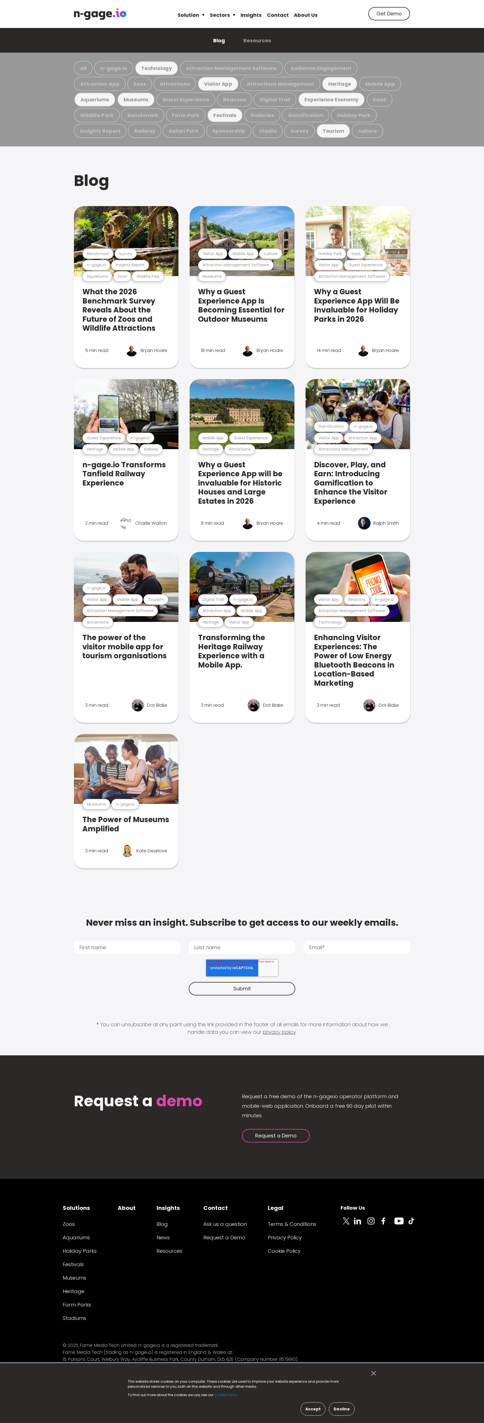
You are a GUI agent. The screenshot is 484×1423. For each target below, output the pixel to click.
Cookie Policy (284, 1250)
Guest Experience (185, 99)
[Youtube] (401, 1224)
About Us (306, 14)
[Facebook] (387, 1224)
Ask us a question (225, 1224)
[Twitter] (347, 1224)
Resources (257, 40)
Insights (251, 14)
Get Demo (389, 13)
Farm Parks (77, 1304)
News (163, 1237)
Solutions (76, 1208)
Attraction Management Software (231, 68)
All (83, 68)
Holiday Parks (80, 1250)
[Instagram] (374, 1224)
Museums (136, 99)
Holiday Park (354, 115)
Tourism (333, 130)
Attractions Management (280, 83)
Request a (138, 1102)
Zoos (139, 83)
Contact (278, 14)
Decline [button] (342, 1409)
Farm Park (185, 115)
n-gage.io (113, 68)
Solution (188, 14)
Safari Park (184, 130)
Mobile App (380, 83)
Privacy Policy (285, 1237)
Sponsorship (228, 130)
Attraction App (100, 83)
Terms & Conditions (292, 1224)
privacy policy (279, 1031)
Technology (156, 68)
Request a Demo (276, 1135)
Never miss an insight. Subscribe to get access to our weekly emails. (242, 922)
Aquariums (94, 99)
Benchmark (142, 115)
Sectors (220, 14)
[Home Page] (100, 14)
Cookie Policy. (226, 1394)
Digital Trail (275, 99)
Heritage (339, 83)
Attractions (175, 83)
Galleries (262, 115)
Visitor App (218, 83)
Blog (219, 40)
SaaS (379, 99)
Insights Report (100, 130)
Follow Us (353, 1207)
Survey (299, 130)
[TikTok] (414, 1224)
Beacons (234, 99)
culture (367, 130)
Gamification (305, 115)
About (127, 1208)
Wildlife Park (97, 115)
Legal (275, 1208)
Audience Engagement (321, 68)
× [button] (372, 1373)
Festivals (224, 115)
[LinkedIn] (360, 1224)
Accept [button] (313, 1409)
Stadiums (74, 1318)
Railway (144, 130)
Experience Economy (331, 99)
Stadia (268, 130)
